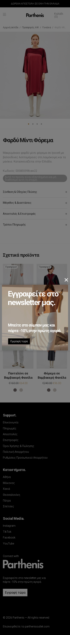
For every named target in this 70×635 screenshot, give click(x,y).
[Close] (66, 280)
